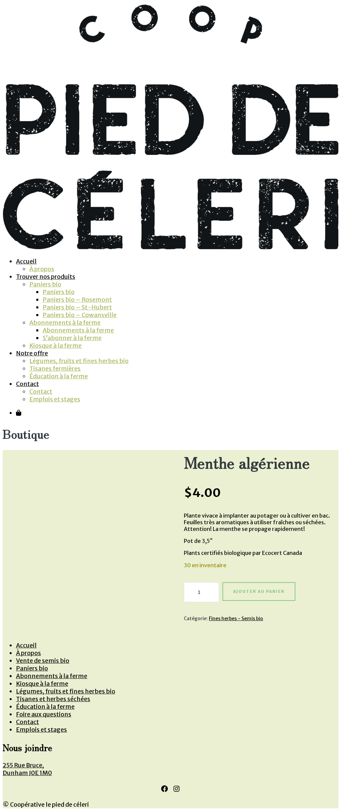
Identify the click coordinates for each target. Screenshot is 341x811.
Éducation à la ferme (58, 376)
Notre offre (32, 353)
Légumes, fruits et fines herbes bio (79, 361)
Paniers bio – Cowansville (80, 315)
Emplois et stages (54, 399)
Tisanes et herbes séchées (53, 699)
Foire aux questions (43, 714)
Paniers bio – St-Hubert (77, 307)
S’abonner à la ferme (72, 338)
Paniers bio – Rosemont (77, 299)
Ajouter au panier (259, 591)
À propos (41, 269)
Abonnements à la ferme (65, 322)
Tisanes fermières (55, 368)
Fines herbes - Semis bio (236, 618)
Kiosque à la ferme (55, 345)
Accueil (26, 261)
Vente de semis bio (42, 660)
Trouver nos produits (45, 276)
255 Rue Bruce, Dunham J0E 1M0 (27, 769)
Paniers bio (45, 284)
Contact (27, 384)
